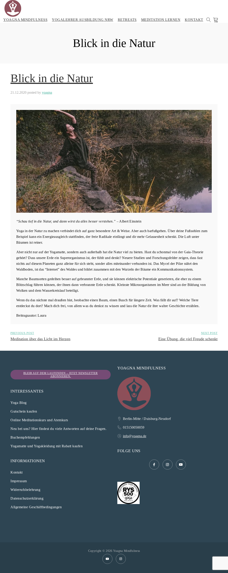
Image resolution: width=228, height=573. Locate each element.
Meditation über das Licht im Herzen (40, 339)
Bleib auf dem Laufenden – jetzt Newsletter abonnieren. (60, 375)
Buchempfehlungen (25, 437)
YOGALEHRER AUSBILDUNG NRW (82, 20)
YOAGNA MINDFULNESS (25, 20)
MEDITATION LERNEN (161, 20)
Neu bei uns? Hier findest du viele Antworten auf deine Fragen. (58, 429)
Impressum (18, 481)
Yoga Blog (18, 403)
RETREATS (127, 20)
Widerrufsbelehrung (25, 490)
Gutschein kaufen (23, 411)
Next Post (209, 333)
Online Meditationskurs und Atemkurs (39, 420)
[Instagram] (121, 559)
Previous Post (22, 333)
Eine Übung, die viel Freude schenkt (188, 339)
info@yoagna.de (134, 436)
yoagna (47, 92)
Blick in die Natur (51, 78)
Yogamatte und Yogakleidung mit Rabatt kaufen (46, 446)
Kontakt (16, 472)
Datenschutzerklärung (26, 498)
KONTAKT (194, 20)
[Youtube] (107, 559)
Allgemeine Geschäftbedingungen (36, 507)
